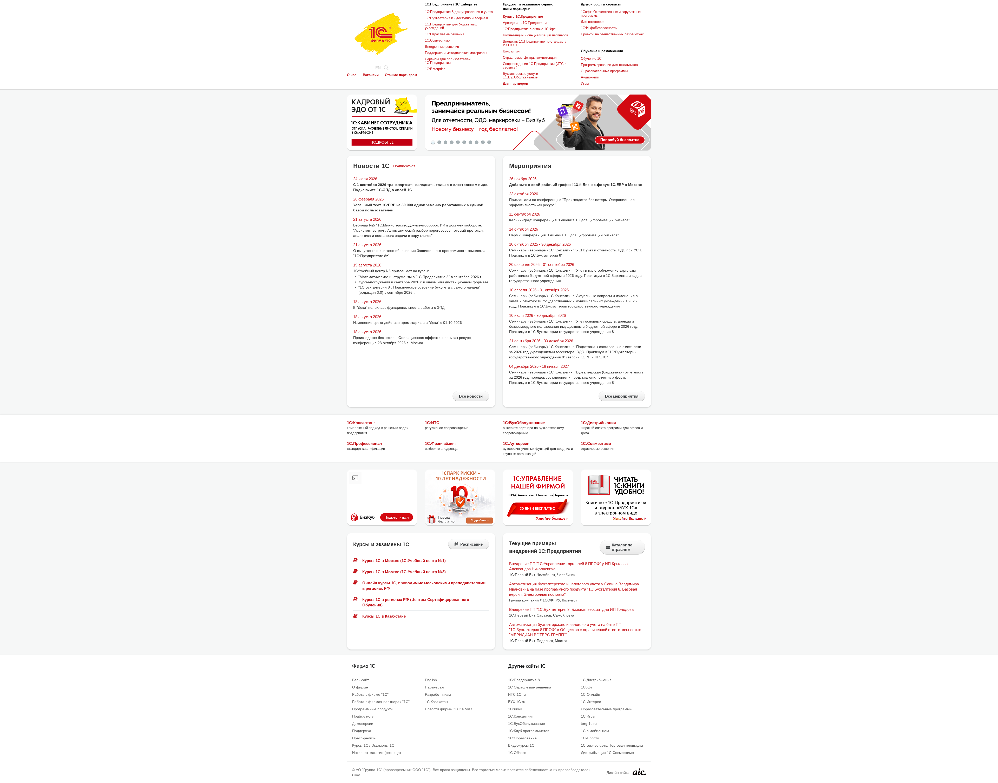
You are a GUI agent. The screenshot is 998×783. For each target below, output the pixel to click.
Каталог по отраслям (622, 547)
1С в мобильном (595, 731)
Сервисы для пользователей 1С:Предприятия (447, 61)
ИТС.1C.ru (517, 694)
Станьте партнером (401, 75)
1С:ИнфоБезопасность (599, 28)
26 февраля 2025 (368, 199)
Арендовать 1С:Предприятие (525, 23)
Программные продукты (372, 709)
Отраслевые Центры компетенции (529, 57)
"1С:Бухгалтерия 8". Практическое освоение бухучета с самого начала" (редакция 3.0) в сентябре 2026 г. (419, 290)
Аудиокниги (590, 77)
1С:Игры (588, 716)
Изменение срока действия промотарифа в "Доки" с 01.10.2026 (407, 322)
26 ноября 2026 (522, 179)
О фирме (360, 687)
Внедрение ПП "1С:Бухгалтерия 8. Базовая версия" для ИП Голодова (571, 609)
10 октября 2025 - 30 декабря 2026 (540, 244)
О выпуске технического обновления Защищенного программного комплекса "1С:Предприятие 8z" (419, 253)
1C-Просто (590, 738)
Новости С (371, 165)
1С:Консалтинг (361, 422)
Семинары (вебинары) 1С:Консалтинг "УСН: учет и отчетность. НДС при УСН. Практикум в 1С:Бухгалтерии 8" (575, 252)
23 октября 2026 (523, 194)
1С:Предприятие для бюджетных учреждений (451, 26)
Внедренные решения (442, 47)
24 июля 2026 (365, 179)
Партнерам (434, 687)
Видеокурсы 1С (521, 745)
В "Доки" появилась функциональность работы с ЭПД (398, 307)
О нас (351, 75)
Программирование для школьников (609, 65)
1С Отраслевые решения (529, 687)
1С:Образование (522, 738)
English (431, 680)
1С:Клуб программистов (528, 731)
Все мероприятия (622, 396)
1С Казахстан (436, 702)
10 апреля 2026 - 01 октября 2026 (539, 290)
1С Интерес (591, 702)
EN (378, 67)
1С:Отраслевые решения (444, 34)
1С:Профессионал (364, 443)
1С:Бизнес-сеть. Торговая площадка (612, 745)
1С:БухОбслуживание (524, 422)
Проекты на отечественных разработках (612, 34)
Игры (585, 83)
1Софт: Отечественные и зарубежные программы (611, 13)
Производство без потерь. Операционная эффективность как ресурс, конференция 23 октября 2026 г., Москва (412, 340)
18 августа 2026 (367, 301)
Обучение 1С (591, 59)
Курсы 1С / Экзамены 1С (373, 745)
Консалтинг (512, 51)
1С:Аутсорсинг (517, 443)
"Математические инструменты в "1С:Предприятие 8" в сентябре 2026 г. (420, 277)
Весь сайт (360, 680)
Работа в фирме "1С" (370, 694)
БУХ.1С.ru (516, 702)
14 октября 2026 (523, 229)
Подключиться (396, 517)
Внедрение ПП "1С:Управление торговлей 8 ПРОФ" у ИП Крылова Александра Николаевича (568, 566)
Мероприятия (530, 165)
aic (639, 771)
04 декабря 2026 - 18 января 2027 (539, 366)
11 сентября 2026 (524, 214)
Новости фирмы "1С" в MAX (448, 709)
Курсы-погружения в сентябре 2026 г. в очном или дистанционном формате (423, 282)
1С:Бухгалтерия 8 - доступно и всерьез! (456, 18)
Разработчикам (438, 694)
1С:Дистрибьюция (598, 422)
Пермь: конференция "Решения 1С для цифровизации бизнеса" (564, 235)
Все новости (471, 396)
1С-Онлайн (590, 694)
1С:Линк (515, 709)
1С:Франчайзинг (440, 443)
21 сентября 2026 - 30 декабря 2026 (541, 341)
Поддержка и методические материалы (456, 53)
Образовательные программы (604, 71)
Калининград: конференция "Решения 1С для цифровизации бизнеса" (569, 220)
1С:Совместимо (437, 40)
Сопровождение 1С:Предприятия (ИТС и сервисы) (534, 65)
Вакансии (371, 75)
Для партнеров (592, 22)
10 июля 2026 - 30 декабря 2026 (537, 315)
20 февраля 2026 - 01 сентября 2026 (541, 264)
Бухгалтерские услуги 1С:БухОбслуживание (520, 75)
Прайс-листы (363, 716)
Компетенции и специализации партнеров (535, 35)
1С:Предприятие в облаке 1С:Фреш (530, 29)
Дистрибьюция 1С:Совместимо (607, 753)
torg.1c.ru (589, 723)
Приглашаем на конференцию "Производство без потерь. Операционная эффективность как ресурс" (572, 202)
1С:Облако (517, 753)
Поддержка (361, 731)
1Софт (586, 687)
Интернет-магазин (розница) (376, 753)
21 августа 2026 (367, 219)
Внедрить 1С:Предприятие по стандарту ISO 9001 (535, 43)
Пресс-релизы (364, 738)
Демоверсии (362, 723)
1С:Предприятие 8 (524, 680)
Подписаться (404, 166)
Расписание (471, 544)
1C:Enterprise (435, 69)
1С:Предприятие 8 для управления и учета (459, 12)
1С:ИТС (432, 422)
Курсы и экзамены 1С (381, 544)
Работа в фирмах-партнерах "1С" (381, 702)
